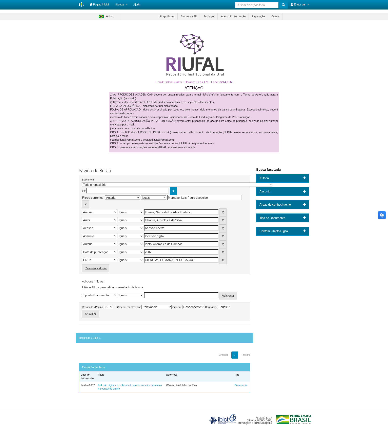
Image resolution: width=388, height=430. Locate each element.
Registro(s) (211, 307)
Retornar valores (96, 268)
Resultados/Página (92, 307)
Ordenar (176, 307)
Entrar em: (300, 4)
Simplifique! (166, 16)
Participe (208, 16)
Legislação (258, 16)
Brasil (105, 16)
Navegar (120, 4)
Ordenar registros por (129, 307)
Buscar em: (88, 179)
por (84, 190)
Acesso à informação (233, 16)
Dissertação (241, 385)
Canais (275, 16)
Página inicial (100, 4)
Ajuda (136, 4)
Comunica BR (189, 16)
